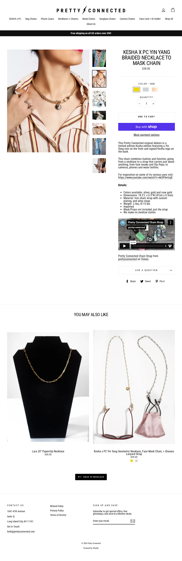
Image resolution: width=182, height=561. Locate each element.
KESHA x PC (15, 18)
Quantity (146, 97)
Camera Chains (127, 18)
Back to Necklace (93, 477)
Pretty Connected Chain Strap (135, 256)
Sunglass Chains (107, 18)
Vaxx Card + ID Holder (150, 18)
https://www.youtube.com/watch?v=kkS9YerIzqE (145, 177)
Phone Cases (47, 18)
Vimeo (144, 259)
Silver (145, 89)
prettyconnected (127, 259)
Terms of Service (58, 515)
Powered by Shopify (91, 548)
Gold (136, 89)
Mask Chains (88, 18)
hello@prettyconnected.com (21, 531)
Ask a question (146, 270)
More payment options (146, 135)
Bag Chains (31, 18)
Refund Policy (56, 506)
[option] (91, 33)
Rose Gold (155, 89)
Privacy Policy (57, 510)
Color (146, 84)
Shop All (169, 18)
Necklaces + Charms (68, 18)
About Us (91, 24)
